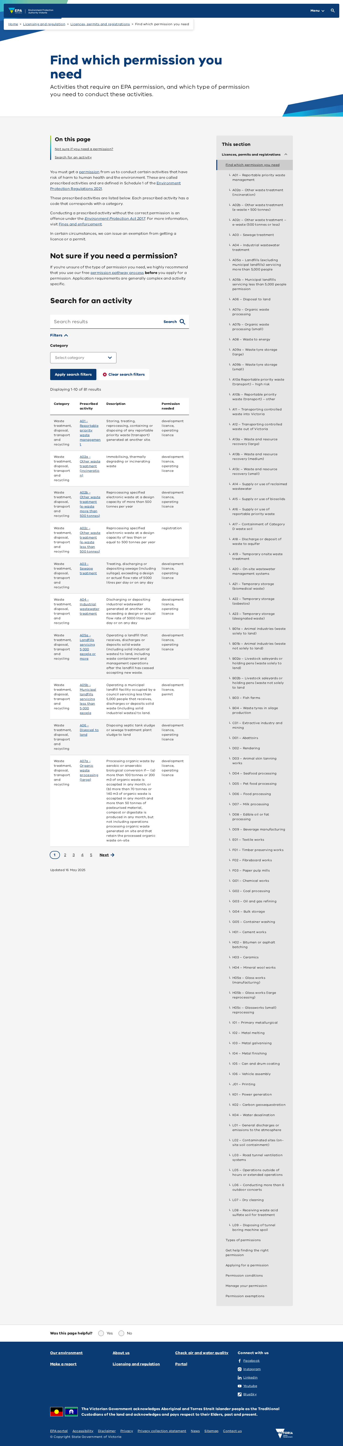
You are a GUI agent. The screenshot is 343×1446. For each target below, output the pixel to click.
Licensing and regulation (44, 24)
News (195, 1431)
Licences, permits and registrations (100, 24)
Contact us (232, 1431)
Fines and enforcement (80, 224)
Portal (181, 1364)
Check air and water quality (201, 1353)
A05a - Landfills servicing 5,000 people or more (88, 647)
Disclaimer (107, 1431)
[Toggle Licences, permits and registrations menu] (287, 155)
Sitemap (211, 1431)
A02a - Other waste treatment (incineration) (90, 466)
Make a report (63, 1364)
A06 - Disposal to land (89, 730)
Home (13, 24)
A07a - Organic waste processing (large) (89, 770)
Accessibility (83, 1431)
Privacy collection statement (162, 1431)
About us (121, 1353)
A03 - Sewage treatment (88, 568)
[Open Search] (332, 11)
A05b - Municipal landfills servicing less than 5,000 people (88, 699)
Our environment (66, 1353)
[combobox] (105, 322)
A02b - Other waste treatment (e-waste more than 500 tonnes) (90, 504)
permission (89, 172)
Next (104, 855)
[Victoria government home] (284, 1434)
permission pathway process (117, 272)
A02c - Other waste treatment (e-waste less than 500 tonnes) (90, 540)
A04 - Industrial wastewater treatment (89, 606)
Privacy (126, 1431)
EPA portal (59, 1431)
